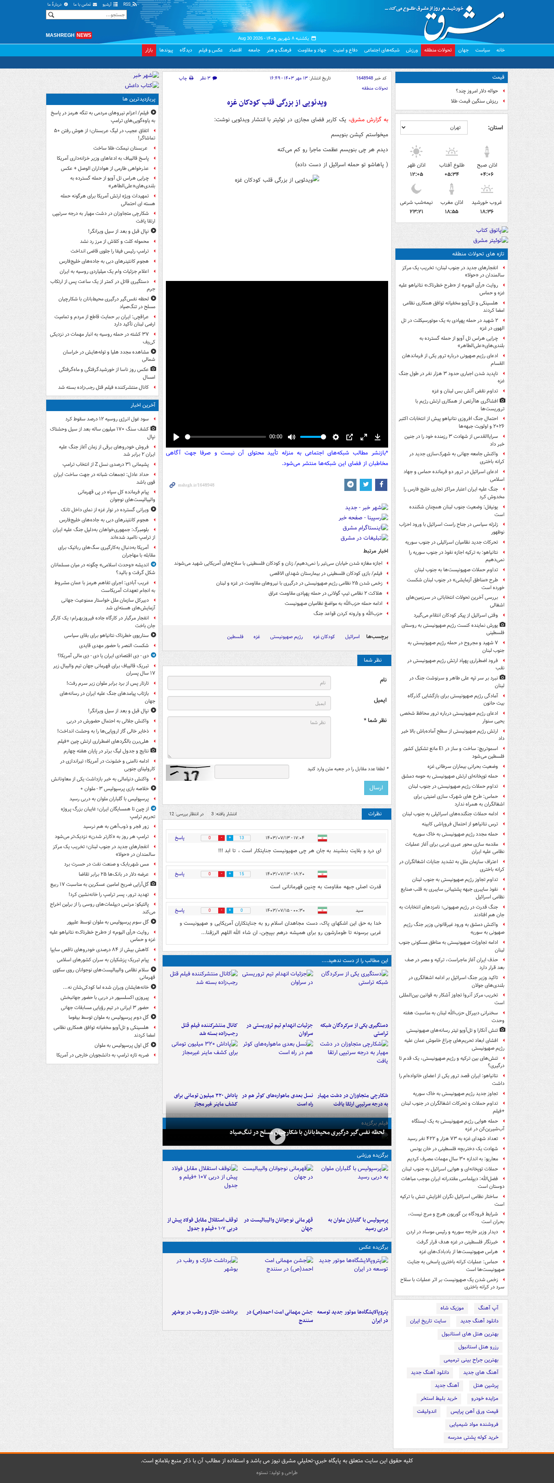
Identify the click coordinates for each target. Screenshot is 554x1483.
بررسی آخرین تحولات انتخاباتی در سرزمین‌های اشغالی (455, 601)
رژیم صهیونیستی (286, 637)
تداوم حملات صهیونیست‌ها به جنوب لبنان (456, 570)
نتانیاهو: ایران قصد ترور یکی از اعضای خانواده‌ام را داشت (452, 1079)
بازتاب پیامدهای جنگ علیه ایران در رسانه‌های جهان (107, 697)
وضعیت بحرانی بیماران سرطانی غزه (462, 766)
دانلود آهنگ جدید (479, 1321)
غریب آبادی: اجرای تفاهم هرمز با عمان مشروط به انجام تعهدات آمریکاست (104, 586)
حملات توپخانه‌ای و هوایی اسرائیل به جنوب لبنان (450, 1169)
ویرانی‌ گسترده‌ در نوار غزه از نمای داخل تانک (105, 510)
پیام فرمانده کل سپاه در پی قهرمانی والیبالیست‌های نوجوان (116, 496)
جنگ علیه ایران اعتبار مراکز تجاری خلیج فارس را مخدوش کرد (454, 493)
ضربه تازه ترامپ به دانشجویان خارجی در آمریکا (102, 1055)
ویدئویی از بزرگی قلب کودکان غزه (277, 102)
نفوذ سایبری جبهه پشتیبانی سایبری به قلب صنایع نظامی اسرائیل (453, 893)
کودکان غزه (324, 637)
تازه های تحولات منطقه (478, 254)
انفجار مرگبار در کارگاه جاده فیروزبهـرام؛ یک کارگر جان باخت (103, 622)
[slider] (225, 437)
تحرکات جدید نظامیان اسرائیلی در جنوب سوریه (451, 542)
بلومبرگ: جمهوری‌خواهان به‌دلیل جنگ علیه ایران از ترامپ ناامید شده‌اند (104, 533)
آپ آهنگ (488, 1308)
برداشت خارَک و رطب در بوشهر (204, 1312)
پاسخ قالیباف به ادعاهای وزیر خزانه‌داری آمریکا (103, 158)
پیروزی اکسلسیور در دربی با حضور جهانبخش (104, 997)
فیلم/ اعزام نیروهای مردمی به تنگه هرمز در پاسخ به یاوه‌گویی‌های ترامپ (103, 116)
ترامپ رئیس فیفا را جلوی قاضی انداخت (110, 251)
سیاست (482, 50)
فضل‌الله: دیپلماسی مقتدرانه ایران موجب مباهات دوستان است (453, 1182)
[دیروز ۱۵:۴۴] (277, 994)
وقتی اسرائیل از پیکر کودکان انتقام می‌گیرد (456, 615)
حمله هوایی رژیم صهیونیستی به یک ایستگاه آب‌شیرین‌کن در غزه (458, 1125)
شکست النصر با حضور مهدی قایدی (114, 645)
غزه (256, 637)
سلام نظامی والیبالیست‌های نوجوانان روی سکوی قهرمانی (104, 974)
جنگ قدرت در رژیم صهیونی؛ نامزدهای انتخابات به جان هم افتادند (452, 911)
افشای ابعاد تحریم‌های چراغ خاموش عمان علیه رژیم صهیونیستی (454, 1044)
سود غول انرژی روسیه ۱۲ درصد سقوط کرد (107, 419)
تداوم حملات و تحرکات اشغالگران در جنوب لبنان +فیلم (453, 1107)
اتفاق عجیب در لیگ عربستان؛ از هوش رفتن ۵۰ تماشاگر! (104, 134)
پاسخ (180, 838)
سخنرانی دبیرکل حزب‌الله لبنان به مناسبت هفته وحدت (454, 1016)
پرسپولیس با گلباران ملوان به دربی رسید (358, 1224)
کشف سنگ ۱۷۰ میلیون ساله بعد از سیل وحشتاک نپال (102, 433)
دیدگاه (186, 50)
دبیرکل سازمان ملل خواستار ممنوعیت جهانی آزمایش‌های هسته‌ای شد (108, 604)
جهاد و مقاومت (312, 50)
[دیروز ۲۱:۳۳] (352, 1188)
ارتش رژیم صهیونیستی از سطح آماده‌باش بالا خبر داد (453, 735)
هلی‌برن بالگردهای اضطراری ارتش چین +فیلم (103, 741)
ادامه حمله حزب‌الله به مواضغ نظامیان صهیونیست (333, 603)
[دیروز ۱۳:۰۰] (277, 1280)
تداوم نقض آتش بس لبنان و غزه (465, 391)
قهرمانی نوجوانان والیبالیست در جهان (278, 1224)
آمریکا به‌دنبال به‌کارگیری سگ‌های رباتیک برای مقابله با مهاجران (106, 551)
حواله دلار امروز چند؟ (477, 91)
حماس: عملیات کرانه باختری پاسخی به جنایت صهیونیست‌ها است (456, 1265)
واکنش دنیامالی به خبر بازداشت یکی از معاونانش (100, 779)
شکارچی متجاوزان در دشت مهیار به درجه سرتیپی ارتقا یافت (103, 217)
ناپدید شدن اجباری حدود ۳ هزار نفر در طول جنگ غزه (452, 377)
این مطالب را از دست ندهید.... (355, 960)
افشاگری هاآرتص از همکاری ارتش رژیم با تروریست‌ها (460, 405)
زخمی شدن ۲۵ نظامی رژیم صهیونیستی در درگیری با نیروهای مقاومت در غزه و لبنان (299, 583)
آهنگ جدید (447, 1385)
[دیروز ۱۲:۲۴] (352, 1064)
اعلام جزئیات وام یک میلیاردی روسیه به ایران (104, 271)
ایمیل (380, 700)
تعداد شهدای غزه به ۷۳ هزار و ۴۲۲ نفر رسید (452, 1138)
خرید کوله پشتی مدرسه (473, 1437)
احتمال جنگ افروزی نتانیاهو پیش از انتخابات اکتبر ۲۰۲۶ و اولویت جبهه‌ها (452, 422)
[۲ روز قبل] (202, 1188)
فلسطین (235, 637)
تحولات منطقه (438, 50)
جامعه (254, 50)
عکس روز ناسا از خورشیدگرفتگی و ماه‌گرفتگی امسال (107, 373)
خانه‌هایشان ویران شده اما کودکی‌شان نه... (106, 987)
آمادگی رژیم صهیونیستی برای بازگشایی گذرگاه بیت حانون (456, 699)
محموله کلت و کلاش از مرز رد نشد (114, 241)
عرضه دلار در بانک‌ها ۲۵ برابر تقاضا (114, 874)
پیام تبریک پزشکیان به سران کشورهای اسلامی (103, 960)
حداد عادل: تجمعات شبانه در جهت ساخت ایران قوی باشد (104, 478)
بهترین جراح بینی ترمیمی (471, 1360)
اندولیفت (426, 1411)
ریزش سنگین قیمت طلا (474, 101)
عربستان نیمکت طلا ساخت (121, 148)
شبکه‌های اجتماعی (381, 50)
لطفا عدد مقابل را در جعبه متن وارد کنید (347, 769)
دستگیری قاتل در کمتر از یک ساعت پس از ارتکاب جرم (102, 285)
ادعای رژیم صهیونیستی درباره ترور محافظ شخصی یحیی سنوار (452, 717)
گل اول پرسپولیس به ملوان (121, 1045)
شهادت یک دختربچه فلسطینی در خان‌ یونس (454, 1149)
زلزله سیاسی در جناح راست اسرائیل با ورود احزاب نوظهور (452, 528)
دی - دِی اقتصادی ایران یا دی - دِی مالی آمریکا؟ (103, 656)
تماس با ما (82, 5)
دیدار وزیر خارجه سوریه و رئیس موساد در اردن (452, 1232)
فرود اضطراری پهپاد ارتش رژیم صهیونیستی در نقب (456, 664)
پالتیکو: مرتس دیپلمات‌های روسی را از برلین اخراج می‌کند (102, 908)
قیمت (498, 77)
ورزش (412, 50)
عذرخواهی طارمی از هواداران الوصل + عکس (105, 168)
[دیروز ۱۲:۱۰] (277, 1064)
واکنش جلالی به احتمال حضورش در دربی (108, 721)
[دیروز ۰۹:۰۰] (202, 1280)
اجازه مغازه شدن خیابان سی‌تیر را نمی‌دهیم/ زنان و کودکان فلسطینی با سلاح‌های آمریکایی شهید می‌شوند (278, 563)
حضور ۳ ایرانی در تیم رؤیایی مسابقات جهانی (105, 1008)
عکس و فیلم (211, 50)
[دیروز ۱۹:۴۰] (277, 1188)
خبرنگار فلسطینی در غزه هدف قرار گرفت (457, 1242)
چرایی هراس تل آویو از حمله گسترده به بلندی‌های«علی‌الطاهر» (462, 342)
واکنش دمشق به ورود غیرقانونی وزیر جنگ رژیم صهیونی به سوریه (454, 928)
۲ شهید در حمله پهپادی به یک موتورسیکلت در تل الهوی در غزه (453, 324)
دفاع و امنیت (345, 50)
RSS (127, 5)
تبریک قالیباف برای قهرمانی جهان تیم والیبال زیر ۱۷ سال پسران (104, 669)
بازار (149, 50)
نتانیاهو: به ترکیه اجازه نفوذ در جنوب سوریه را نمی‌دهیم (457, 556)
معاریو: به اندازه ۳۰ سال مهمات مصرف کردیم (452, 1159)
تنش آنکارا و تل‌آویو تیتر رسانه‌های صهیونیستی (452, 1030)
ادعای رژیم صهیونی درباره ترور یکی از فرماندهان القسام (453, 359)
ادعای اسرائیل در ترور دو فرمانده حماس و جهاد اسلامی (454, 475)
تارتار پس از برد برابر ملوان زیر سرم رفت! (108, 683)
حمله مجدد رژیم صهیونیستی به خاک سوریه (455, 834)
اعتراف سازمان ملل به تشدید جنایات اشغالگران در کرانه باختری (452, 865)
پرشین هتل (485, 1385)
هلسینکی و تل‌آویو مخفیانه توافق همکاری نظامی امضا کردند (454, 307)
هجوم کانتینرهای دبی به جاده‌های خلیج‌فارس (104, 261)
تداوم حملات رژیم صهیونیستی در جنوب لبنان (453, 786)
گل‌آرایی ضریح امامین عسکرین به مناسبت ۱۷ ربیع (99, 884)
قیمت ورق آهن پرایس (474, 1411)
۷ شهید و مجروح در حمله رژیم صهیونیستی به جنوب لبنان (456, 646)
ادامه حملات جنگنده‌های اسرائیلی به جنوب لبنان (450, 814)
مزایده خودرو (484, 1398)
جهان (463, 50)
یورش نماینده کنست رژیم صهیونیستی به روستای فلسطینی (453, 629)
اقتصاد (235, 50)
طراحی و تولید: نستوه (277, 1473)
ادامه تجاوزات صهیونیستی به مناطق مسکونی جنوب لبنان (452, 946)
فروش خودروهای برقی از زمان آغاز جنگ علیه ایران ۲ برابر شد (107, 451)
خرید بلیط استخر (439, 1398)
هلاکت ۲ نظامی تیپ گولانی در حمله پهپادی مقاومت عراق (325, 593)
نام (383, 680)
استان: (495, 127)
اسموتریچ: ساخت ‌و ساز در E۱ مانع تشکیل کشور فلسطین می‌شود (454, 752)
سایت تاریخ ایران (428, 1321)
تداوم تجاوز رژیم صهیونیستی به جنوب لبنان (455, 879)
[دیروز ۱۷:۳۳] (352, 994)
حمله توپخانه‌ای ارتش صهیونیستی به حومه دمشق (450, 776)
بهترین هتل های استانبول (470, 1334)
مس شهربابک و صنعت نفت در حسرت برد (106, 864)
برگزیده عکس (373, 1247)
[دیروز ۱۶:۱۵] (277, 1136)
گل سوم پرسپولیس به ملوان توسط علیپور (108, 922)
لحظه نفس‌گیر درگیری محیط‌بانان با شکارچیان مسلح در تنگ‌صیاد (307, 1132)
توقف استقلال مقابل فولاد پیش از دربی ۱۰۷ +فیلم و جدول (202, 1224)
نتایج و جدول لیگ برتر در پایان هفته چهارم (106, 751)
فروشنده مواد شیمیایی (473, 1424)
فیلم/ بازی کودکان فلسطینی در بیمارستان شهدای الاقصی (326, 573)
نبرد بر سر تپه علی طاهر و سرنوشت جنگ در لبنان (457, 682)
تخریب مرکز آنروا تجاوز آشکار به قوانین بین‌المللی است (452, 999)
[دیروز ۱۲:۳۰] (202, 994)
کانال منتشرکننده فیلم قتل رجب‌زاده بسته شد (209, 1030)
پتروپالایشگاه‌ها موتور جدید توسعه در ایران (352, 1316)
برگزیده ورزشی (372, 1155)
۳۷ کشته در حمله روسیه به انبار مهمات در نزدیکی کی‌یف (102, 338)
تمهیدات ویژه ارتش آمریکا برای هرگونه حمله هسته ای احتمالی (107, 200)
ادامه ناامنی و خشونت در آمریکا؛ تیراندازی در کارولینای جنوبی (107, 765)
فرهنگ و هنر (279, 50)
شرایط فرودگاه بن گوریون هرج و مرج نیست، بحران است (456, 1218)
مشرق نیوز (447, 20)
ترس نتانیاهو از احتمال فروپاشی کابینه (460, 824)
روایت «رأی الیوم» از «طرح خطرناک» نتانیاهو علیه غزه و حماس (452, 289)
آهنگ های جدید (480, 1372)
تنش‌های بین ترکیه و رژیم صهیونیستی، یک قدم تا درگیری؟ (452, 1062)
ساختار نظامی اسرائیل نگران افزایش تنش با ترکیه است (452, 1200)
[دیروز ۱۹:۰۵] (352, 1280)
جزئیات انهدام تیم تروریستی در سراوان (279, 1030)
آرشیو (108, 5)
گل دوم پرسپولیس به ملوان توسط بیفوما (109, 1017)
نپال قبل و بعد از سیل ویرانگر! (118, 231)
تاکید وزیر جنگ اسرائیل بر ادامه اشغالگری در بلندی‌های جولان (456, 981)
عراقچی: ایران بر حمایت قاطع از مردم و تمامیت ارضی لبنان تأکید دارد (104, 320)
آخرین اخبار (143, 405)
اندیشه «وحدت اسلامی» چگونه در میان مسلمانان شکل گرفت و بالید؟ (103, 568)
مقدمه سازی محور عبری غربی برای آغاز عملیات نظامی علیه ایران (455, 848)
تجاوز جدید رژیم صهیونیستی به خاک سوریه (455, 1093)
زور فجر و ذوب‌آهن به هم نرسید (116, 826)
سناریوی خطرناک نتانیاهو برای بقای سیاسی (106, 635)
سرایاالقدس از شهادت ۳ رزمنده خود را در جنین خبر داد (454, 440)
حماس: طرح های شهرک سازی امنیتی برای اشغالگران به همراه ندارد (459, 800)
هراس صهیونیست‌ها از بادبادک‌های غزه (458, 1252)
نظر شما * (375, 720)
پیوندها (166, 50)
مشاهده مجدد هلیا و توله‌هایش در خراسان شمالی (109, 356)
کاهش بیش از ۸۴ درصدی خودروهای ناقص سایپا (99, 950)
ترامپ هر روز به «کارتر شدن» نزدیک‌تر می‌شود (102, 836)
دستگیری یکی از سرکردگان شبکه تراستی (354, 1030)
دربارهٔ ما (55, 5)
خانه (500, 50)
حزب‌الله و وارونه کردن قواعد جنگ (348, 613)
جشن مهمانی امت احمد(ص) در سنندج (279, 1316)
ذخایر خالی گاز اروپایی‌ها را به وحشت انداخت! (103, 731)
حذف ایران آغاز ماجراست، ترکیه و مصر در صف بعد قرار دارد (455, 963)
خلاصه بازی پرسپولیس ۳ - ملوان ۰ (114, 789)
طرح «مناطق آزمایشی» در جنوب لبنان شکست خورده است (456, 583)
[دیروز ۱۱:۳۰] (202, 1064)
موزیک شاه (452, 1308)
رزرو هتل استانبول (478, 1347)
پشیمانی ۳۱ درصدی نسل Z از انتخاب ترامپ (105, 464)
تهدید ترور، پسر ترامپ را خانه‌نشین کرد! (109, 894)
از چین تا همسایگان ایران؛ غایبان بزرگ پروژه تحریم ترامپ (108, 813)
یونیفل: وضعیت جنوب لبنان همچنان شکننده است (457, 511)
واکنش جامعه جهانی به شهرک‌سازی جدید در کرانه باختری (457, 457)
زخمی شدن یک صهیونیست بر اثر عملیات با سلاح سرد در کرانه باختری (452, 1283)
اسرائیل (352, 637)
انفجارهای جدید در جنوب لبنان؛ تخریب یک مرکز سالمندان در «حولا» (453, 271)
